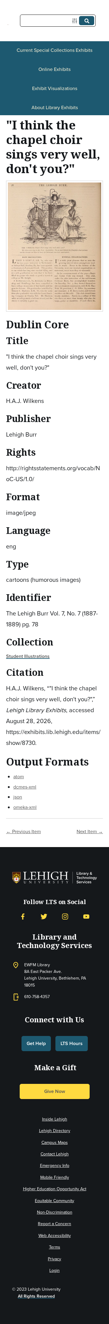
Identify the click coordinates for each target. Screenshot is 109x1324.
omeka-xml (25, 807)
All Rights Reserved (36, 1296)
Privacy (54, 1259)
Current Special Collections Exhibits (54, 50)
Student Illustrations (28, 656)
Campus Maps (54, 1142)
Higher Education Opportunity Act (54, 1189)
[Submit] (86, 20)
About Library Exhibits (54, 107)
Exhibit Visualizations (54, 88)
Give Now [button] (54, 1091)
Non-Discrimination (54, 1212)
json (17, 796)
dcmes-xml (24, 786)
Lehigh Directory (54, 1131)
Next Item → (90, 831)
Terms (54, 1247)
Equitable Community (54, 1201)
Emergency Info (54, 1165)
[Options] (76, 20)
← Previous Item (23, 831)
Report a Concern (54, 1224)
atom (18, 776)
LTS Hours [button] (72, 1043)
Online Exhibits (54, 69)
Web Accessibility (54, 1235)
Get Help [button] (36, 1043)
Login (54, 1270)
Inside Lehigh (54, 1119)
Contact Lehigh (55, 1154)
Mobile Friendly (54, 1177)
